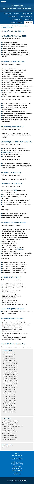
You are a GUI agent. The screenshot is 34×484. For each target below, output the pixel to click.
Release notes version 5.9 (9, 391)
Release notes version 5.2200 (10, 367)
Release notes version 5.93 (9, 394)
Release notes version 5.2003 (10, 365)
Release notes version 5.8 (9, 389)
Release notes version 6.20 (9, 411)
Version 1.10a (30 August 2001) (10, 424)
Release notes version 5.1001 (10, 364)
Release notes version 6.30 (9, 413)
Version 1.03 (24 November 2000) (10, 432)
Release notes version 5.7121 (10, 387)
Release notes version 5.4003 (10, 373)
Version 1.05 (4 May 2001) (8, 428)
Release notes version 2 (9, 354)
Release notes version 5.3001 (10, 369)
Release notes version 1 (9, 353)
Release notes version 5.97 (9, 402)
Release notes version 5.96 (9, 400)
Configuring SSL (28, 19)
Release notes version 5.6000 (10, 382)
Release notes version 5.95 (9, 398)
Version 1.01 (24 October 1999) (9, 437)
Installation (18, 5)
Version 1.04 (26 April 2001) (9, 430)
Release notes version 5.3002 (10, 371)
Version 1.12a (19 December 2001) (10, 421)
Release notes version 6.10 (9, 409)
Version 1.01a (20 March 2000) (9, 435)
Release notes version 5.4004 (10, 374)
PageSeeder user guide (17, 458)
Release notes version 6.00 (9, 407)
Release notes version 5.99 (9, 405)
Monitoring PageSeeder (17, 22)
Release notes (28, 22)
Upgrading (17, 13)
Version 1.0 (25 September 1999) (10, 439)
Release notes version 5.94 (9, 396)
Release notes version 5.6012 (10, 384)
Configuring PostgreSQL (26, 16)
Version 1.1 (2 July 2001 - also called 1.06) (12, 426)
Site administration (17, 455)
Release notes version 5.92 (9, 393)
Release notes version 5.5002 (10, 378)
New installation (8, 13)
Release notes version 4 (9, 358)
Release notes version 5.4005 (10, 376)
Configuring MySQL (12, 16)
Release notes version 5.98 (9, 404)
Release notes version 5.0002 (10, 362)
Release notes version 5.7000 (10, 385)
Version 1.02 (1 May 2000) (8, 433)
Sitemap (17, 453)
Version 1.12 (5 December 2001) (10, 423)
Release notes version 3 (9, 356)
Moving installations (27, 13)
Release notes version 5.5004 (10, 380)
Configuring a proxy (17, 19)
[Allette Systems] (17, 463)
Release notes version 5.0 (9, 360)
